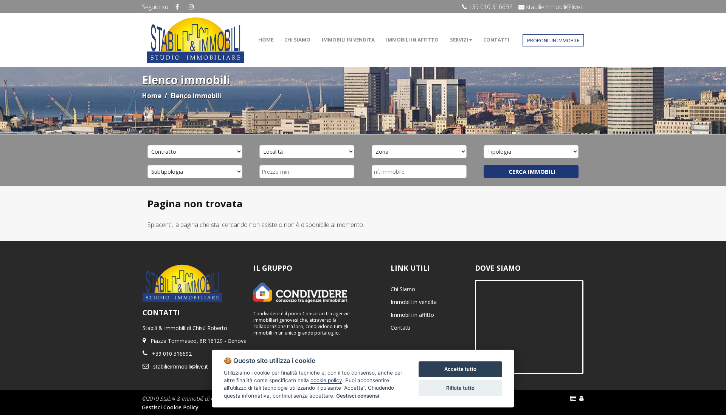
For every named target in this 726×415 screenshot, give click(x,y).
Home (151, 95)
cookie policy (326, 380)
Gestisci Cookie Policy (170, 407)
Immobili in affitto (412, 314)
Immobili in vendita (414, 301)
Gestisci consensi (357, 396)
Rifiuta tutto (460, 388)
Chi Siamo (403, 289)
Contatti (400, 327)
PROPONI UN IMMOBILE (553, 40)
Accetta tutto (460, 369)
